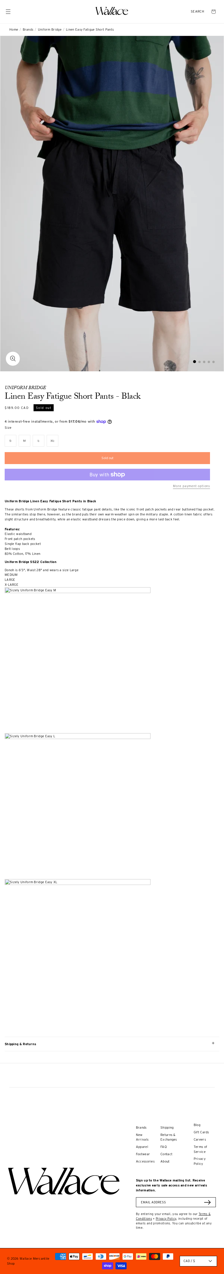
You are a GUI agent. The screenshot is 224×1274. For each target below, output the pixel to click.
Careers (200, 1139)
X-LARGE (11, 585)
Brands (28, 29)
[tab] (194, 361)
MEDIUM (11, 575)
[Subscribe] (207, 1202)
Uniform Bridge (50, 29)
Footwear (143, 1154)
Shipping (167, 1127)
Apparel (142, 1147)
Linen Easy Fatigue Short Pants (90, 29)
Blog (197, 1125)
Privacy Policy (166, 1218)
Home (13, 29)
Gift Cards (201, 1132)
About (165, 1161)
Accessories (145, 1161)
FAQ (163, 1147)
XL (54, 443)
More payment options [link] (191, 486)
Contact (166, 1154)
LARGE (10, 580)
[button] (197, 11)
